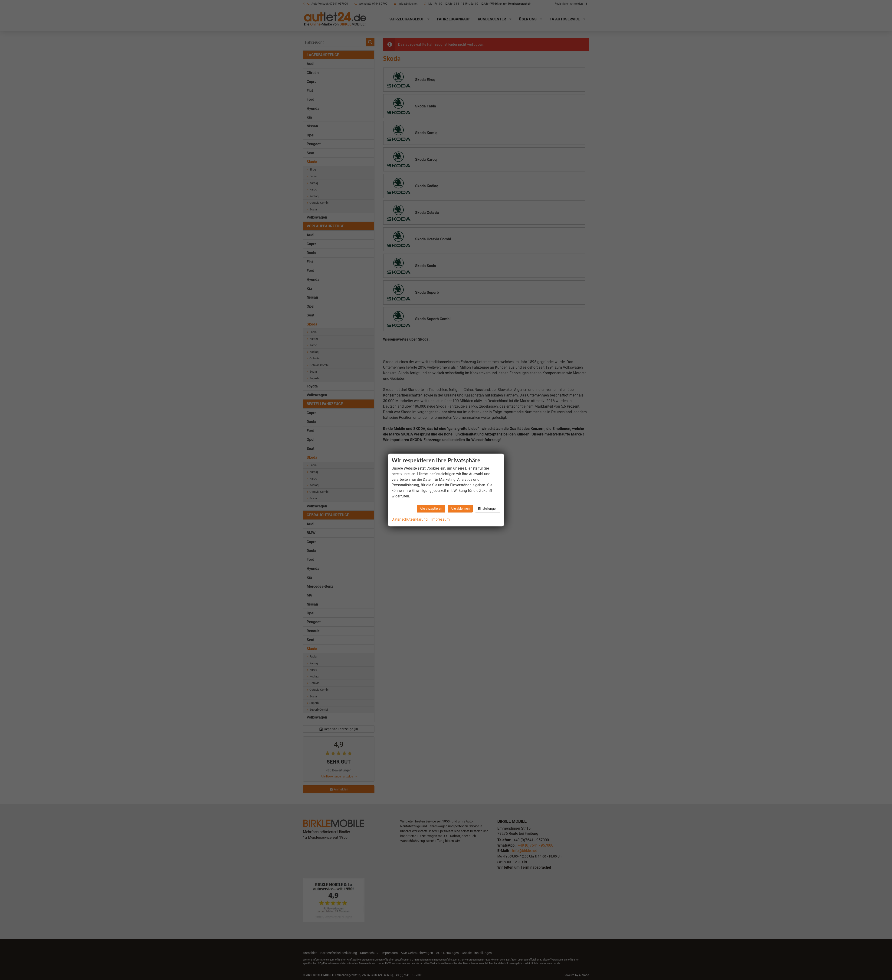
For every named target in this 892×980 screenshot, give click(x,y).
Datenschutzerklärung (410, 519)
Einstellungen (487, 508)
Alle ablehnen (460, 508)
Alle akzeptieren (431, 508)
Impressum (440, 519)
